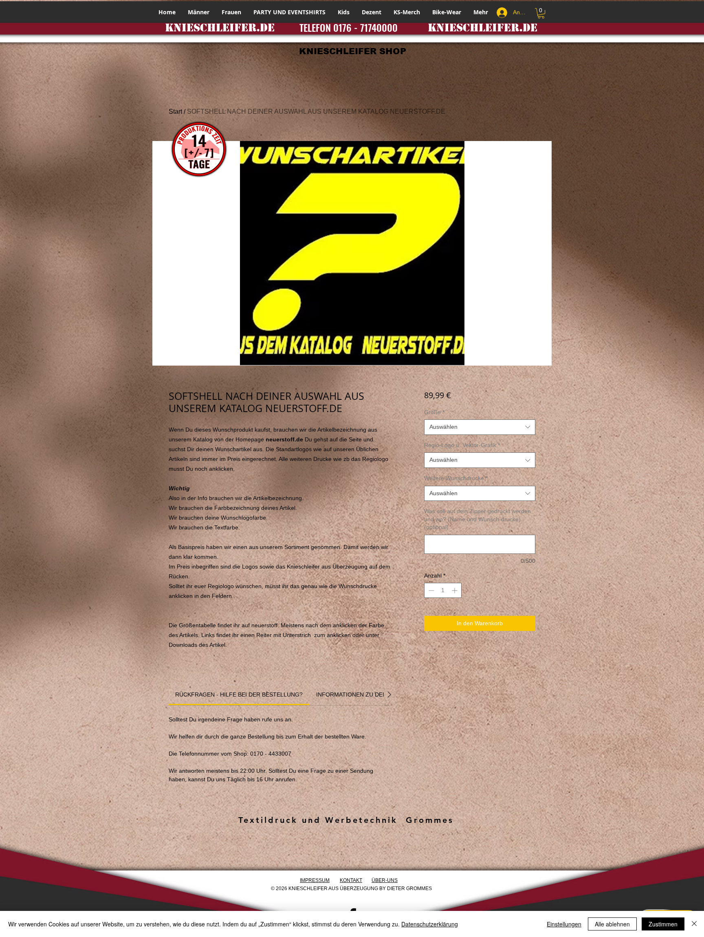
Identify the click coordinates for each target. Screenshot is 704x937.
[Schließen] (694, 923)
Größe (434, 412)
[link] (239, 694)
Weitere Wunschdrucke (456, 478)
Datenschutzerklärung (429, 924)
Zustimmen (663, 924)
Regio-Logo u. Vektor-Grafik (462, 445)
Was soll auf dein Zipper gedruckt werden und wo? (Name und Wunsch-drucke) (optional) (477, 519)
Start (175, 111)
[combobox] (479, 427)
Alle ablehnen (612, 924)
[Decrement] (430, 590)
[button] (541, 13)
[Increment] (455, 590)
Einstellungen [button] (564, 924)
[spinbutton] (443, 590)
